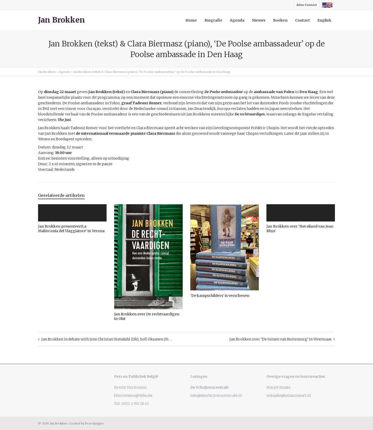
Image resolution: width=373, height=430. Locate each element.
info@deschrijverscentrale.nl (216, 395)
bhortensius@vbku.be (133, 395)
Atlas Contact (306, 5)
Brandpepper (94, 423)
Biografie (213, 20)
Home (191, 20)
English (324, 20)
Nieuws (258, 20)
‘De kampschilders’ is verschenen (219, 295)
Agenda (237, 20)
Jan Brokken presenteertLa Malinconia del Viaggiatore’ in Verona (71, 228)
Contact (302, 20)
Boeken (280, 20)
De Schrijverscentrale (209, 387)
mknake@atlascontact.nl (288, 395)
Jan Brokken (61, 20)
